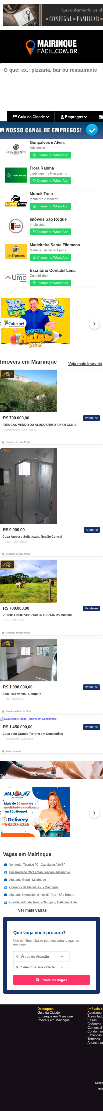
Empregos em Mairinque (55, 1016)
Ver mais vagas (32, 910)
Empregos (74, 117)
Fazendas (95, 1035)
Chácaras (94, 1024)
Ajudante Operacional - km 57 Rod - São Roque (41, 895)
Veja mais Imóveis (85, 364)
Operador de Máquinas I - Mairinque (33, 887)
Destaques (46, 1009)
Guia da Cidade (31, 117)
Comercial (95, 1027)
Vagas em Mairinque (27, 854)
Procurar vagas (54, 980)
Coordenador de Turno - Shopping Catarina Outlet (43, 902)
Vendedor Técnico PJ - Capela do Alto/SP (37, 864)
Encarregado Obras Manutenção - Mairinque (39, 872)
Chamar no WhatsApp (52, 155)
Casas (92, 1020)
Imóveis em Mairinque (54, 1020)
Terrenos (94, 1039)
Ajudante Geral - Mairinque (27, 880)
